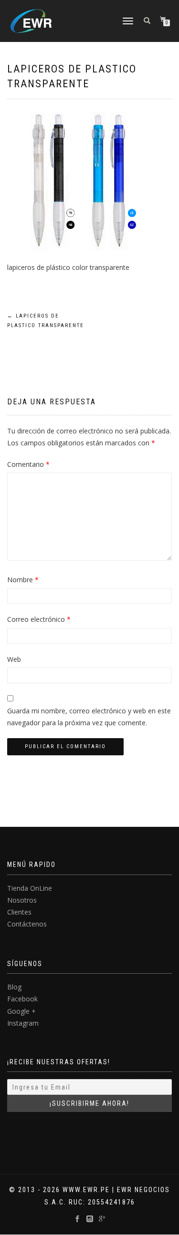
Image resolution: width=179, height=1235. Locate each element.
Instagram (23, 1023)
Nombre (23, 579)
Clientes (19, 911)
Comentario (28, 464)
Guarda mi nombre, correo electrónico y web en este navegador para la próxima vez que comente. (89, 716)
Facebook (22, 998)
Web (14, 659)
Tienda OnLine (29, 888)
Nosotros (22, 900)
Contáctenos (27, 923)
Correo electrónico (39, 619)
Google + (21, 1011)
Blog (14, 986)
